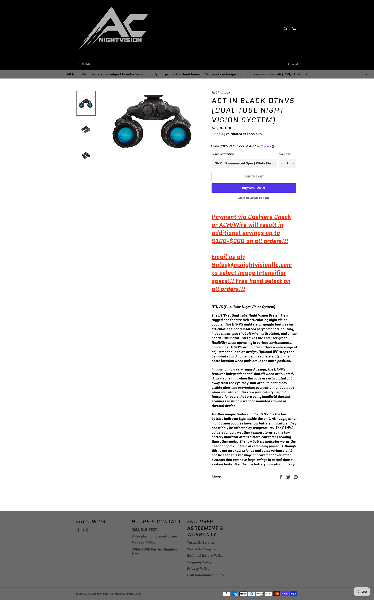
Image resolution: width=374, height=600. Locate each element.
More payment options (253, 198)
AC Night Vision (98, 594)
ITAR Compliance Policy (205, 575)
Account (293, 64)
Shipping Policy (199, 562)
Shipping (218, 134)
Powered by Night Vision (125, 594)
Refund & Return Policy (205, 555)
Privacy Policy (198, 568)
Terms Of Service (200, 542)
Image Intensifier (223, 154)
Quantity (284, 154)
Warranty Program (201, 549)
